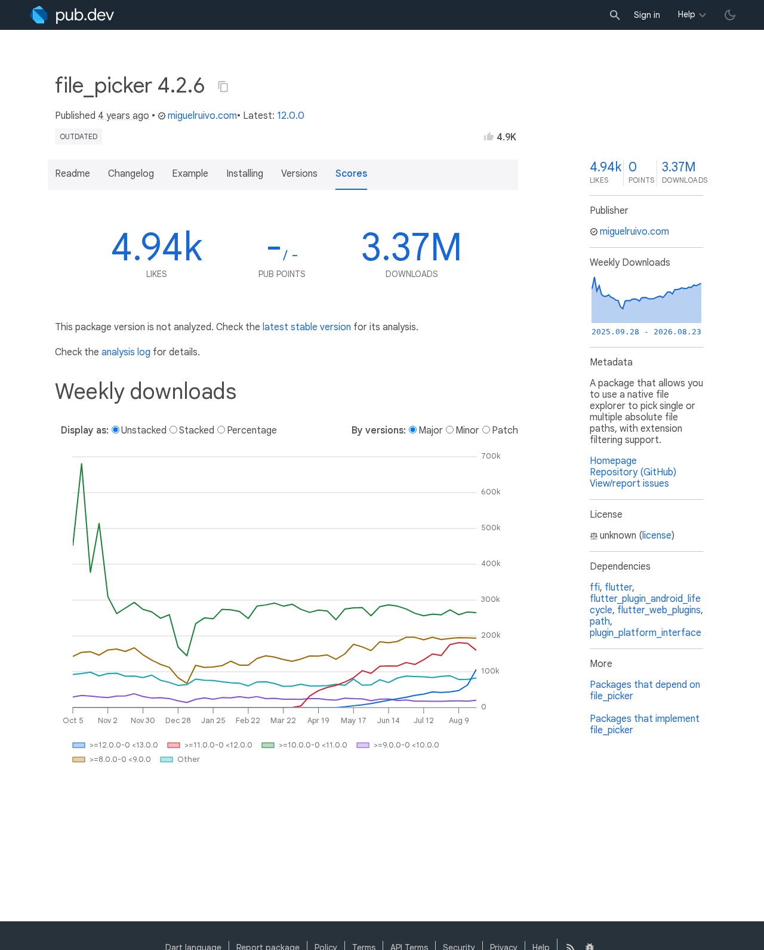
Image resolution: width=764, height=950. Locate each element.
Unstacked (144, 430)
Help (686, 14)
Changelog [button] (131, 174)
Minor (467, 430)
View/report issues (629, 484)
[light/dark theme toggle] (730, 15)
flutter (618, 588)
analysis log (125, 352)
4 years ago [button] (123, 116)
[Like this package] (488, 136)
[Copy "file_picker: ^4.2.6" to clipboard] (223, 87)
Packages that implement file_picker (645, 724)
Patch (505, 430)
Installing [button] (244, 174)
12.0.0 (290, 116)
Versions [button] (299, 174)
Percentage (252, 430)
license (656, 536)
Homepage (613, 461)
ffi (595, 588)
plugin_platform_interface (645, 633)
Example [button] (190, 174)
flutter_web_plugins (659, 610)
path (600, 622)
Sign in (647, 15)
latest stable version (307, 327)
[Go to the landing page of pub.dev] (72, 15)
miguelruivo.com (202, 116)
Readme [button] (72, 174)
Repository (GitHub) (633, 472)
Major (430, 430)
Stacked (196, 430)
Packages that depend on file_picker (645, 690)
